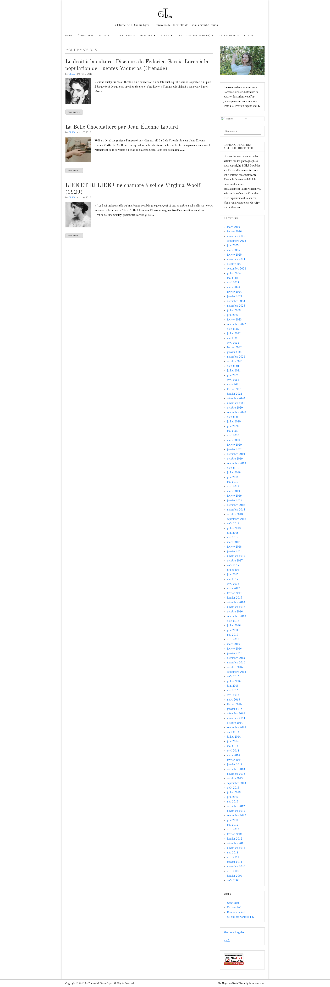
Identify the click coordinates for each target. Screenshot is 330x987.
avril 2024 (233, 282)
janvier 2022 (234, 352)
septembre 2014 (236, 727)
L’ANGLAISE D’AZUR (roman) (194, 35)
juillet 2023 (234, 310)
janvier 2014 (234, 764)
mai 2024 (232, 278)
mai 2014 (232, 746)
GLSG (71, 73)
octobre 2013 (235, 778)
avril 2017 (233, 584)
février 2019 (234, 496)
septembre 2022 (236, 324)
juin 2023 (233, 315)
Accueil (68, 35)
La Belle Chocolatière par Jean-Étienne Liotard (121, 127)
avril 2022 (233, 343)
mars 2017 (233, 588)
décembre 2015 (236, 658)
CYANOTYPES (124, 35)
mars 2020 (233, 440)
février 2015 (234, 704)
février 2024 (234, 292)
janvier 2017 (234, 597)
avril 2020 (233, 435)
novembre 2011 (236, 848)
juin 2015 (233, 686)
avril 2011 (233, 857)
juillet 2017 (234, 570)
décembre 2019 (236, 454)
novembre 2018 (236, 509)
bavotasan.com (256, 984)
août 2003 (233, 880)
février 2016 (234, 648)
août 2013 (233, 788)
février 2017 (234, 593)
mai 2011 (232, 852)
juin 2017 (233, 574)
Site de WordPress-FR (240, 917)
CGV (227, 940)
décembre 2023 (236, 301)
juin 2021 (233, 375)
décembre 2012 (236, 806)
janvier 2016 (234, 653)
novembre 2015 (236, 662)
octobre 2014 (235, 723)
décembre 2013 (236, 769)
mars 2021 (233, 384)
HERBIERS (146, 35)
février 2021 (234, 389)
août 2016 (233, 621)
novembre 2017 (236, 556)
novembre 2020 (236, 403)
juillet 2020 (234, 421)
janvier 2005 (234, 876)
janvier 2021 (234, 394)
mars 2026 (233, 227)
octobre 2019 (235, 458)
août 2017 (233, 565)
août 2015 (233, 676)
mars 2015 (233, 699)
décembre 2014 (236, 713)
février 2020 (234, 445)
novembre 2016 (236, 607)
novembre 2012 (236, 811)
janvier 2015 (234, 709)
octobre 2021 (235, 361)
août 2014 (233, 732)
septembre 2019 (236, 463)
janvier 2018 (234, 551)
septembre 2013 (236, 783)
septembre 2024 (236, 268)
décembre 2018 (236, 505)
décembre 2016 (236, 602)
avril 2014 (233, 750)
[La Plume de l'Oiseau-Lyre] (165, 12)
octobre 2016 (235, 611)
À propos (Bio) (86, 35)
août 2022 (233, 329)
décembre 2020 (236, 398)
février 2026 (234, 231)
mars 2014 (233, 755)
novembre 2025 (236, 236)
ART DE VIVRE (227, 35)
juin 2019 (233, 477)
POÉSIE (165, 35)
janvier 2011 (234, 862)
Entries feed (234, 907)
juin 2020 (233, 426)
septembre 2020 (236, 412)
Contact (248, 35)
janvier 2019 (234, 500)
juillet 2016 (234, 625)
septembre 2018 (236, 519)
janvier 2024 (234, 296)
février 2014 (234, 760)
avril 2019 (233, 486)
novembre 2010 (236, 866)
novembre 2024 (236, 259)
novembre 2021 (236, 356)
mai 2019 (232, 482)
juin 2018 (233, 533)
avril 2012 (233, 829)
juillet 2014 (234, 737)
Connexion (233, 903)
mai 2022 (232, 338)
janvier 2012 (234, 838)
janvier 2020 (234, 449)
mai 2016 (232, 635)
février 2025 (234, 255)
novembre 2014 (236, 718)
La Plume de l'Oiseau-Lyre (98, 984)
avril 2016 (233, 639)
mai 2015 (232, 690)
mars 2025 (233, 250)
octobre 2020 (235, 407)
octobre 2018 (235, 514)
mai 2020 (232, 431)
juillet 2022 (234, 333)
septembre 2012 (236, 815)
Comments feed (236, 912)
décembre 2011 (236, 843)
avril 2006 (233, 871)
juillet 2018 (234, 528)
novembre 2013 (236, 774)
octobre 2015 (235, 667)
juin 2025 (233, 245)
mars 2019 (233, 491)
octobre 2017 (235, 560)
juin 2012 (233, 820)
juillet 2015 (234, 681)
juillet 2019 (234, 472)
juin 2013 (233, 797)
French (229, 118)
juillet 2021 (234, 370)
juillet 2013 (234, 792)
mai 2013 (232, 801)
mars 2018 (233, 542)
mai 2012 (232, 825)
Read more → (74, 112)
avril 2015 (233, 695)
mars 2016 (233, 644)
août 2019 (233, 468)
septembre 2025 (236, 241)
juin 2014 (233, 741)
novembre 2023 (236, 306)
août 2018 (233, 523)
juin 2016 (233, 630)
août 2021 (233, 366)
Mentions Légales (234, 932)
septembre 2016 (236, 616)
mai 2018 (232, 537)
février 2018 (234, 547)
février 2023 (234, 319)
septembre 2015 (236, 672)
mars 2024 (233, 287)
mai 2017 (232, 579)
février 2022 (234, 347)
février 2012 (234, 834)
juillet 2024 (234, 273)
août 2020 (233, 417)
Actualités (104, 35)
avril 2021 (233, 380)
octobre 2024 (235, 264)
